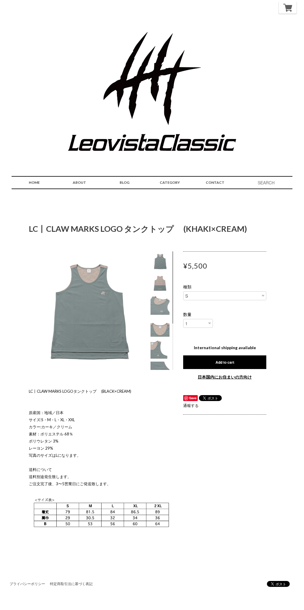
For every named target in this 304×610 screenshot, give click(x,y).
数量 (187, 314)
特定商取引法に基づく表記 (71, 584)
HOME (34, 182)
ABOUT (79, 182)
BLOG (124, 182)
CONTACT (215, 182)
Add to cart (225, 362)
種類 (187, 287)
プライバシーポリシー (27, 584)
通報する (191, 405)
